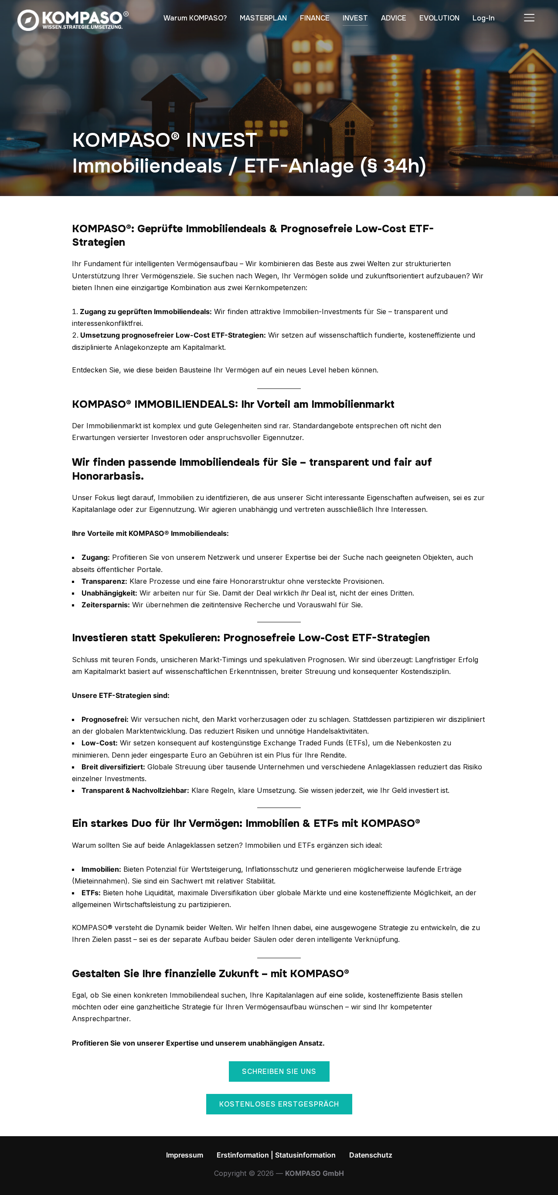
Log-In (484, 18)
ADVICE (393, 18)
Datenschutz (370, 1155)
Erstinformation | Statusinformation (276, 1155)
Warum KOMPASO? (195, 18)
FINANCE (315, 18)
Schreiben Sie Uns (279, 1071)
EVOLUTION (439, 18)
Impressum (184, 1155)
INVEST (355, 18)
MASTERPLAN (263, 18)
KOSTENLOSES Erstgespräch (279, 1104)
